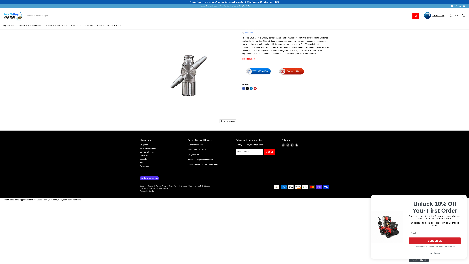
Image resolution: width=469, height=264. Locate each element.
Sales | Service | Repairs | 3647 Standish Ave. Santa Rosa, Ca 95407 (225, 6)
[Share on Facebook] (243, 88)
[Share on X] (247, 88)
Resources (113, 26)
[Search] (415, 16)
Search (142, 186)
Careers (150, 186)
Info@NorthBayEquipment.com (200, 159)
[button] (454, 15)
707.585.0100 (438, 16)
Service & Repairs (55, 26)
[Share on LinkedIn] (251, 88)
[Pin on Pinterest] (255, 88)
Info (99, 26)
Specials (89, 26)
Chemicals (75, 26)
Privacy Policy (161, 186)
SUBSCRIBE (435, 240)
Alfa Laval (249, 33)
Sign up (269, 152)
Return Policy (173, 186)
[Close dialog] (463, 198)
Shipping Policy (186, 186)
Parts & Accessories (30, 26)
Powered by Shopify (147, 191)
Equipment (9, 26)
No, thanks (435, 253)
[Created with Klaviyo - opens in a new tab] (419, 260)
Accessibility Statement (203, 186)
